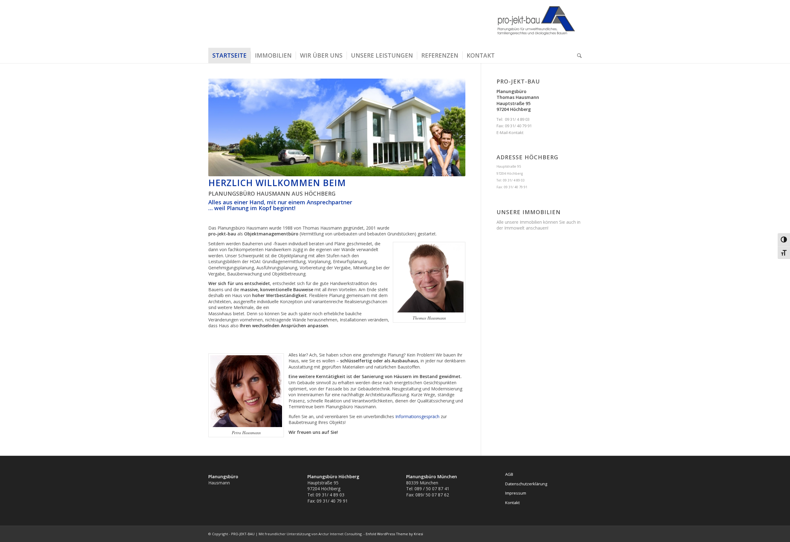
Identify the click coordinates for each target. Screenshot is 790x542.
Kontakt (512, 502)
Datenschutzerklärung (526, 484)
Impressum (515, 493)
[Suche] (577, 55)
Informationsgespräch (417, 416)
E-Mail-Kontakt (510, 132)
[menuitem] (229, 55)
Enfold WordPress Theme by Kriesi (394, 534)
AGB (509, 474)
